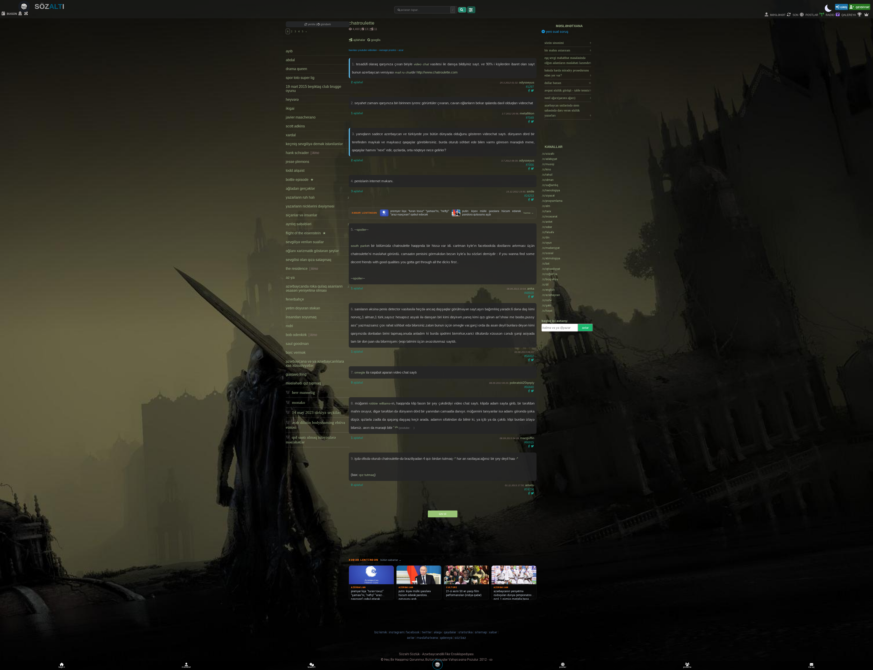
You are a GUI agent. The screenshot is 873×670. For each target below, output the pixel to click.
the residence (302, 269)
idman (548, 180)
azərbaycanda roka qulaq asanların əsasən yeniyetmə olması (317, 288)
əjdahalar (359, 40)
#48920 (529, 293)
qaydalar (450, 632)
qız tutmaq (366, 475)
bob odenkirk (301, 335)
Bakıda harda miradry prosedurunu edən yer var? (567, 73)
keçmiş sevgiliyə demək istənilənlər (314, 144)
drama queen (296, 69)
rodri (289, 326)
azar (401, 50)
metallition (527, 113)
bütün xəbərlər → (390, 560)
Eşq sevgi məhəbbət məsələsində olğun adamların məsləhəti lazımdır (567, 60)
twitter (426, 632)
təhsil (547, 174)
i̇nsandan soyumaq (301, 317)
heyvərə (292, 99)
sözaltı (548, 153)
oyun (547, 242)
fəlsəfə (548, 232)
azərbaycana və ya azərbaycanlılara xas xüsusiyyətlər (315, 363)
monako (298, 402)
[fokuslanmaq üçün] (27, 14)
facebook (412, 632)
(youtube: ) (406, 428)
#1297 (530, 86)
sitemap (481, 632)
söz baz (460, 638)
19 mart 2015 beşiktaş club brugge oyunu (313, 89)
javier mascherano (301, 117)
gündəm (325, 24)
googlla (375, 40)
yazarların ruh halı (317, 197)
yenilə (311, 24)
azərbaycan (551, 295)
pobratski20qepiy (522, 382)
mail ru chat (403, 72)
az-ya (290, 277)
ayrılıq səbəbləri (317, 224)
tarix (546, 211)
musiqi (548, 164)
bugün (11, 13)
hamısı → (529, 213)
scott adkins (295, 126)
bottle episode (300, 180)
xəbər (547, 227)
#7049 (530, 117)
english (548, 289)
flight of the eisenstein (306, 233)
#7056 (530, 165)
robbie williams (379, 403)
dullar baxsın (567, 83)
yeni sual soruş (556, 32)
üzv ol (442, 514)
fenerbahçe (295, 299)
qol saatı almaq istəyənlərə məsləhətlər (311, 439)
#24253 (529, 195)
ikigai (290, 108)
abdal (290, 60)
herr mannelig (303, 392)
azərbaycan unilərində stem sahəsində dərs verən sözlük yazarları (567, 110)
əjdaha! (357, 82)
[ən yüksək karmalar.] (866, 15)
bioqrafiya (550, 279)
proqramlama (552, 200)
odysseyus (526, 82)
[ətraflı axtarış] (471, 9)
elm (546, 206)
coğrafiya (549, 274)
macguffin (527, 438)
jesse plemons (297, 162)
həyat (547, 310)
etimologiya (551, 258)
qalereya (848, 15)
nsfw (547, 300)
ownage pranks (387, 50)
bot (545, 263)
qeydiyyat (862, 7)
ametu (529, 485)
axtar (585, 327)
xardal (291, 135)
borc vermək (296, 352)
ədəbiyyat (549, 159)
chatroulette (361, 22)
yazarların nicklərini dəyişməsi (310, 206)
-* (454, 458)
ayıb (289, 51)
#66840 (529, 387)
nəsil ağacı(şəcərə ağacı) (567, 98)
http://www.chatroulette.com (437, 72)
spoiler (361, 229)
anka (530, 288)
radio (829, 15)
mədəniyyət (551, 248)
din (545, 237)
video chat (421, 64)
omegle (359, 372)
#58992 (529, 356)
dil (545, 284)
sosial (547, 253)
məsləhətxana (569, 26)
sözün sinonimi (567, 43)
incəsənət (549, 216)
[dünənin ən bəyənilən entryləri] (860, 15)
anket (547, 221)
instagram (396, 632)
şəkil (546, 305)
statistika (465, 632)
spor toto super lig (300, 78)
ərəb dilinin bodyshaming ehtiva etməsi (315, 425)
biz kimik (381, 632)
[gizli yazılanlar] (21, 14)
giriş (843, 7)
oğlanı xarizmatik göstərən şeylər (312, 251)
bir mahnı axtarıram (567, 50)
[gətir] (462, 10)
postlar (811, 15)
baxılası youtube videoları (363, 50)
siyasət (548, 195)
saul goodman (297, 344)
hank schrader (302, 153)
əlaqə (438, 632)
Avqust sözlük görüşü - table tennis (567, 90)
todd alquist (295, 170)
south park (359, 246)
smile (530, 191)
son (795, 15)
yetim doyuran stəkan (303, 308)
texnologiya (551, 190)
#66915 (529, 442)
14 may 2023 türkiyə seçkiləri (316, 412)
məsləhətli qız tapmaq (303, 383)
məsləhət (777, 15)
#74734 (529, 489)
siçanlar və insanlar (301, 215)
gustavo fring (296, 374)
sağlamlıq (550, 185)
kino (546, 169)
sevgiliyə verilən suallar (305, 242)
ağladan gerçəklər (300, 188)
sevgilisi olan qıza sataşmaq (308, 260)
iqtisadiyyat (551, 269)
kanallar (553, 147)
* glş (396, 427)
